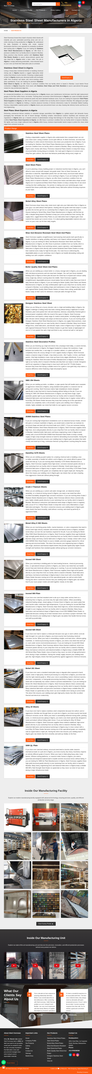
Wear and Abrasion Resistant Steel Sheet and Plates (48, 233)
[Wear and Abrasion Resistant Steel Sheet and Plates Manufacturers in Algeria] (13, 243)
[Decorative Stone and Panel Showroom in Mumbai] (17, 846)
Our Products (40, 10)
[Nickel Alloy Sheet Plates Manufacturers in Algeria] (13, 211)
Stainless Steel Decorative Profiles (40, 342)
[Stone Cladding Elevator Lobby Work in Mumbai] (46, 875)
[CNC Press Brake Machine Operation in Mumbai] (46, 817)
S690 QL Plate (32, 745)
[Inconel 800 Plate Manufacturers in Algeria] (13, 603)
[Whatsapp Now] (3, 1062)
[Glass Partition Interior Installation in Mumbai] (17, 904)
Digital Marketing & (82, 1068)
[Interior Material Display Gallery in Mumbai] (74, 817)
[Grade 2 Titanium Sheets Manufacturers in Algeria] (13, 497)
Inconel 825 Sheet (33, 630)
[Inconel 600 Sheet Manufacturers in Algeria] (13, 569)
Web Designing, (72, 1068)
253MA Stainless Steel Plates (38, 417)
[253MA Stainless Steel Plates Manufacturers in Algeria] (13, 426)
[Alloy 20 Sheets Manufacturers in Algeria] (13, 717)
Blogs (66, 10)
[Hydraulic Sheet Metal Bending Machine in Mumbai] (17, 817)
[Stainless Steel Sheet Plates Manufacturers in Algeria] (13, 143)
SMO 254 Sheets (33, 380)
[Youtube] (83, 2)
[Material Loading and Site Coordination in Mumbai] (46, 846)
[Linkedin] (79, 2)
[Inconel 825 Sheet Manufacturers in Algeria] (13, 640)
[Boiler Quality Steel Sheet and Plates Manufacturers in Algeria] (13, 277)
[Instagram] (79, 5)
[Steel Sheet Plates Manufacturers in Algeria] (13, 175)
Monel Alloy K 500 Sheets (36, 523)
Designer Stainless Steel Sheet (39, 303)
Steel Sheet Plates (33, 165)
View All (49, 1061)
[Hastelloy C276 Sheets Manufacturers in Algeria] (13, 463)
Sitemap (28, 1053)
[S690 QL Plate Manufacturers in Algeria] (13, 755)
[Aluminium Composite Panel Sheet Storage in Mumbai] (74, 904)
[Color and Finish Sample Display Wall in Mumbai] (46, 904)
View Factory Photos (45, 923)
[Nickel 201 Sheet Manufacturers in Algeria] (13, 678)
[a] (18, 4)
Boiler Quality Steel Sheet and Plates (41, 267)
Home (14, 10)
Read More (30, 159)
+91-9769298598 (66, 4)
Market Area (29, 1056)
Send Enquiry (66, 77)
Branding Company (82, 1072)
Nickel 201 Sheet (33, 668)
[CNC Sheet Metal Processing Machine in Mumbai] (17, 875)
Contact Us (76, 10)
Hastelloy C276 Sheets (35, 453)
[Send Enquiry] (3, 1067)
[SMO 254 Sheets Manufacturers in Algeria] (13, 390)
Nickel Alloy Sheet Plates (36, 201)
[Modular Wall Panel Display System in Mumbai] (74, 875)
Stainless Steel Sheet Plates (38, 133)
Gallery (28, 1046)
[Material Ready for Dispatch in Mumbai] (74, 846)
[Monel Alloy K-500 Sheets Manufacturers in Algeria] (13, 533)
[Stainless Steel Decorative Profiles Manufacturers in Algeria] (13, 352)
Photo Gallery (55, 10)
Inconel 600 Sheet (33, 559)
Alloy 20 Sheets (32, 707)
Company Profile (26, 10)
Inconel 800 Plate (33, 593)
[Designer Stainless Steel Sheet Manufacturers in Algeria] (13, 313)
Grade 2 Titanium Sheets (36, 487)
